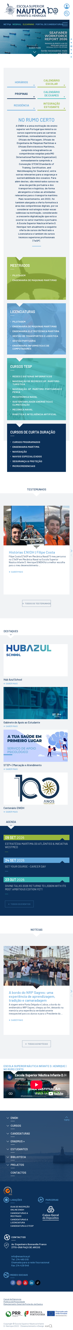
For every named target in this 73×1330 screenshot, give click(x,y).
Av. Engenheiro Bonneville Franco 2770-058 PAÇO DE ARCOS (29, 1246)
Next (71, 550)
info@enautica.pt (20, 1256)
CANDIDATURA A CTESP (21, 1226)
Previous (71, 555)
